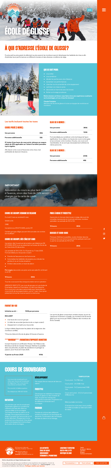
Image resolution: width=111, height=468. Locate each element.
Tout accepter (101, 463)
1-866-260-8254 (22, 453)
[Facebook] (104, 229)
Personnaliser (70, 463)
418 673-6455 (22, 451)
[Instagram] (104, 234)
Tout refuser (86, 463)
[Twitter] (104, 238)
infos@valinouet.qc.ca (27, 454)
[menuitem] (89, 10)
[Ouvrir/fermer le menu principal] (104, 9)
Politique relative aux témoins (35, 466)
